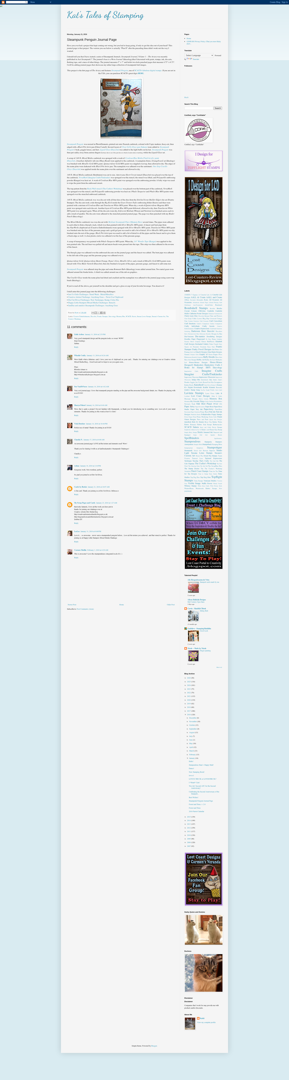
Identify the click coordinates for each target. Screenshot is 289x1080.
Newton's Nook (189, 404)
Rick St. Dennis (198, 422)
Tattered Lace (197, 458)
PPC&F (215, 404)
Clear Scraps (188, 319)
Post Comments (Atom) (85, 609)
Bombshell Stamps (196, 308)
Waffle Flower (207, 483)
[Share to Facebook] (101, 312)
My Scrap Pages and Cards (84, 503)
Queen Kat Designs (215, 419)
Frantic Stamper (102, 316)
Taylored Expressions (213, 458)
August (192, 732)
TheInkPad (187, 471)
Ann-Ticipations (198, 305)
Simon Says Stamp (216, 430)
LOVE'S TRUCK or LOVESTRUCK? (202, 779)
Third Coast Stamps (199, 471)
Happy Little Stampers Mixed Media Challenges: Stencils (91, 302)
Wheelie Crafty (80, 355)
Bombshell (218, 305)
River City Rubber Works (213, 422)
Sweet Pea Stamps (210, 455)
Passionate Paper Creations (192, 412)
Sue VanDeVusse (80, 386)
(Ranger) (145, 241)
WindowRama (189, 488)
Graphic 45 (203, 354)
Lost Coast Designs (200, 395)
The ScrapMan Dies (215, 466)
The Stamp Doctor (191, 468)
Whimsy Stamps (190, 486)
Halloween (187, 357)
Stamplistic (200, 448)
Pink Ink (212, 412)
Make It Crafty (217, 396)
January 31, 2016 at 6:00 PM (91, 531)
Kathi (202, 1018)
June (191, 739)
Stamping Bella (217, 444)
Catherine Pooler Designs (199, 313)
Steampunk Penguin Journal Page (201, 801)
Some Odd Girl (200, 435)
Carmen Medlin (80, 550)
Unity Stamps (198, 481)
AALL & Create (198, 297)
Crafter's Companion (203, 324)
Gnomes (187, 354)
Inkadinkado (204, 380)
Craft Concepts (204, 321)
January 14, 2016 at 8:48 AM (96, 405)
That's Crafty (204, 461)
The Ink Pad (204, 466)
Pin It (186, 97)
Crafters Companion (216, 324)
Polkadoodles (206, 414)
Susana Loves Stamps (144, 316)
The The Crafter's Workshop (211, 469)
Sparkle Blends (216, 435)
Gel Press (215, 349)
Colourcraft (213, 319)
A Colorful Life (204, 295)
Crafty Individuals (192, 326)
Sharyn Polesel (79, 405)
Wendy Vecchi (217, 484)
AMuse (186, 300)
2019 (189, 703)
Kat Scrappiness (216, 382)
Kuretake (219, 387)
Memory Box (120, 316)
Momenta (187, 401)
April (191, 747)
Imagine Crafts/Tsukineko (203, 374)
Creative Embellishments (81, 316)
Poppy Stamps (216, 414)
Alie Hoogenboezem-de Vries (198, 579)
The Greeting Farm (194, 466)
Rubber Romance (190, 424)
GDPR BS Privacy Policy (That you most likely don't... (204, 42)
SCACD (128, 316)
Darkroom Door (198, 331)
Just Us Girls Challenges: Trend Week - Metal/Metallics (90, 294)
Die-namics (200, 336)
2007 (189, 846)
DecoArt (93, 316)
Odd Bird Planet (204, 403)
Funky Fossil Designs (201, 349)
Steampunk (188, 450)
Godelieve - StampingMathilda (199, 628)
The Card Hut (214, 461)
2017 (189, 711)
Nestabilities (218, 401)
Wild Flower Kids (216, 486)
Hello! (191, 761)
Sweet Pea (199, 456)
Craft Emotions (190, 323)
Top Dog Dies (195, 477)
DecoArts (219, 331)
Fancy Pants (211, 347)
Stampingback (188, 448)
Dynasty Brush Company (192, 342)
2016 (189, 714)
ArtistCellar (209, 305)
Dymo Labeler (217, 339)
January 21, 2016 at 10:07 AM (99, 487)
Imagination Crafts (191, 371)
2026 (189, 678)
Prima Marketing (202, 417)
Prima (194, 417)
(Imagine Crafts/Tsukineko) (94, 177)
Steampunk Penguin (120, 70)
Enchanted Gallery (202, 344)
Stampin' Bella (198, 444)
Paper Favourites (200, 407)
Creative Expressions (202, 328)
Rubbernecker (217, 424)
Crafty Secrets (208, 326)
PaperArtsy (208, 409)
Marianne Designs (190, 399)
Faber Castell (213, 344)
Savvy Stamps (217, 427)
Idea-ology (112, 316)
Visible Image (194, 483)
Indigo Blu (196, 379)
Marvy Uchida (203, 399)
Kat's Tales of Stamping (105, 14)
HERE (141, 73)
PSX (220, 404)
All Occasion (214, 299)
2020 (189, 700)
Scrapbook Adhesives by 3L (192, 430)
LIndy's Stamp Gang (192, 390)
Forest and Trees (195, 808)
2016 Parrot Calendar (196, 811)
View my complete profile (206, 1022)
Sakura (196, 427)
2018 (189, 707)
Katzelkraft (199, 384)
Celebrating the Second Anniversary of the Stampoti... (204, 792)
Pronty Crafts (213, 417)
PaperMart (218, 409)
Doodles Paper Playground (194, 339)
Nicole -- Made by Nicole (197, 648)
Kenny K (214, 385)
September (193, 729)
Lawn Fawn (209, 393)
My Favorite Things (197, 401)
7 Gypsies (194, 295)
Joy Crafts (199, 382)
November (193, 721)
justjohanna (188, 491)
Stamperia (208, 441)
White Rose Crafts (204, 486)
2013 (189, 824)
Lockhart (187, 396)
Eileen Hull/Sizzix (208, 341)
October (192, 725)
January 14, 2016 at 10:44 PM (96, 423)
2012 (189, 827)
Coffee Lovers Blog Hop (200, 318)
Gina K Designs (201, 352)
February (192, 754)
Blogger (154, 1046)
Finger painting (205, 650)
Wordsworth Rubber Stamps (206, 488)
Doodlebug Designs (214, 336)
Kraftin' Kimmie (209, 387)
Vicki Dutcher (79, 423)
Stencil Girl (198, 451)
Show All (219, 667)
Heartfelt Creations (197, 357)
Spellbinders (191, 438)
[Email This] (92, 312)
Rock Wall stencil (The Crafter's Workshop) (104, 188)
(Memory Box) (125, 222)
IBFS (208, 367)
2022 (189, 692)
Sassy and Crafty (205, 427)
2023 (189, 689)
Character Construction (215, 314)
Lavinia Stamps (194, 393)
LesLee (77, 531)
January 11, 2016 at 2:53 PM (95, 334)
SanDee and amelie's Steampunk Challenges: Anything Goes (93, 305)
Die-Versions (189, 336)
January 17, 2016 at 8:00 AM (94, 439)
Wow (220, 488)
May (191, 743)
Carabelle (210, 311)
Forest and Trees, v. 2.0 (197, 804)
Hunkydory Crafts (212, 364)
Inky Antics (213, 380)
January (192, 758)
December (193, 718)
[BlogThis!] (95, 312)
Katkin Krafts (189, 385)
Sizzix (134, 316)
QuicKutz (187, 422)
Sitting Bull (204, 611)
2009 (189, 838)
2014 (189, 820)
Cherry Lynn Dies (191, 316)
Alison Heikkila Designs (197, 599)
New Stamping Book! (197, 772)
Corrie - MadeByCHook (197, 608)
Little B (219, 393)
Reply (76, 347)
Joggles (192, 382)
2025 (189, 681)
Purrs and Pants (202, 419)
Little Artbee (79, 334)
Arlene (76, 466)
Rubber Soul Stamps (204, 424)
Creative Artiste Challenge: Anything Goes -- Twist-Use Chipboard (95, 297)
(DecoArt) (110, 149)
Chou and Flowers (216, 316)
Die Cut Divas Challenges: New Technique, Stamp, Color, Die (93, 299)
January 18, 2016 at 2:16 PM (90, 466)
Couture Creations (193, 321)
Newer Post (72, 604)
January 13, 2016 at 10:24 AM (98, 355)
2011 (189, 831)
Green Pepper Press (215, 354)
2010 (189, 835)
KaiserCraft (207, 382)
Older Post (171, 604)
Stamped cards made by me (209, 582)
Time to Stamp (203, 474)
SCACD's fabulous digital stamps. (148, 70)
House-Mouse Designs (198, 362)
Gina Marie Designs (215, 352)
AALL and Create (214, 297)
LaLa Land (218, 390)
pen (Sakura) (134, 147)
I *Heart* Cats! (194, 782)
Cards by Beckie (80, 487)
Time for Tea (213, 471)
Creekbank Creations (216, 329)
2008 (189, 842)
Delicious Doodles (205, 334)
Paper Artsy (189, 406)
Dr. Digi (208, 339)
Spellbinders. (218, 438)
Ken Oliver (207, 385)
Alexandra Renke (202, 300)
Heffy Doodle (209, 356)
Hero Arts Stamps (190, 360)
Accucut (193, 300)
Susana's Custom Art (158, 316)
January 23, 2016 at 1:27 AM (106, 503)
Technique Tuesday (191, 461)
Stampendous (192, 441)
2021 (189, 696)
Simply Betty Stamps (190, 432)
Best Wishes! (193, 797)
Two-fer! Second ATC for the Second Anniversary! (202, 787)
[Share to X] (98, 312)
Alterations (196, 302)
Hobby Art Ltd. (210, 360)
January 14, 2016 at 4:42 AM (98, 386)
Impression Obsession (191, 377)
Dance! (191, 768)
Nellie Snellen (209, 401)
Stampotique (214, 447)
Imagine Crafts (212, 370)
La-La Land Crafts (207, 390)
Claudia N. (78, 439)
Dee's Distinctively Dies (191, 334)
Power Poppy (188, 417)
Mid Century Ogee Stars (196, 602)
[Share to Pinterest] (104, 312)
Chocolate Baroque (203, 316)
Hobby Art (200, 359)
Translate (196, 59)
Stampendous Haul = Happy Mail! (201, 765)
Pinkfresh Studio (196, 414)
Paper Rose (209, 406)
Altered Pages (204, 302)
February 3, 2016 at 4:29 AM (97, 550)
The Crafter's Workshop (205, 463)
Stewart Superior (209, 450)
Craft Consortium (215, 321)
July (191, 736)
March (191, 750)
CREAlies (202, 311)
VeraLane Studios (210, 480)
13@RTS (187, 295)
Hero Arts (218, 357)
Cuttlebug (187, 331)
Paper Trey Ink (196, 409)
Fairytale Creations (199, 347)
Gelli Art (192, 352)
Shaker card (205, 430)
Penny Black (204, 412)
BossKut (212, 308)
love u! (191, 775)
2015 (189, 816)
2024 (189, 685)
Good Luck (204, 631)
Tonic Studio (213, 474)
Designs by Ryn (216, 334)
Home (121, 604)
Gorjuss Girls (194, 354)
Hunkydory (199, 364)
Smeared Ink (208, 432)
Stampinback (207, 444)
